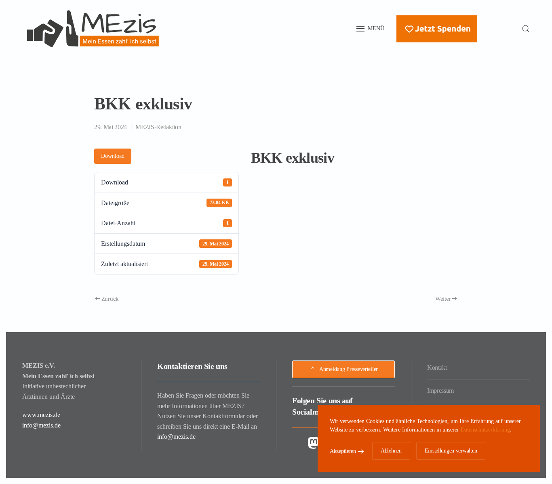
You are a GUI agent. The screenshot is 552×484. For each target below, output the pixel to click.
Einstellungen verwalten (451, 451)
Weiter (443, 298)
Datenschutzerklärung (485, 430)
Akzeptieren (343, 451)
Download (112, 156)
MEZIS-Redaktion (158, 127)
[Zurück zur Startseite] (93, 28)
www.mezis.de (41, 414)
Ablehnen (391, 451)
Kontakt (437, 367)
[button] (370, 28)
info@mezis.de (41, 425)
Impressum (440, 390)
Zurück (110, 298)
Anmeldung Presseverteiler (348, 369)
